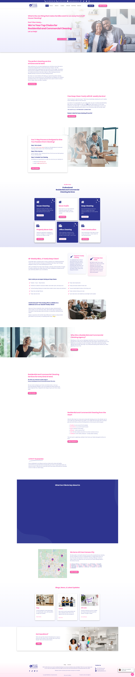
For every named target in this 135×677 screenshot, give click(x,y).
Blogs (65, 664)
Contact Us (79, 5)
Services (51, 5)
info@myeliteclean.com (41, 163)
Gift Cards (68, 5)
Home (47, 5)
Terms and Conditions (67, 675)
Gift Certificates (84, 616)
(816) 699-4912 (42, 161)
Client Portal (73, 5)
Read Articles (38, 616)
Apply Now (61, 617)
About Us (56, 5)
